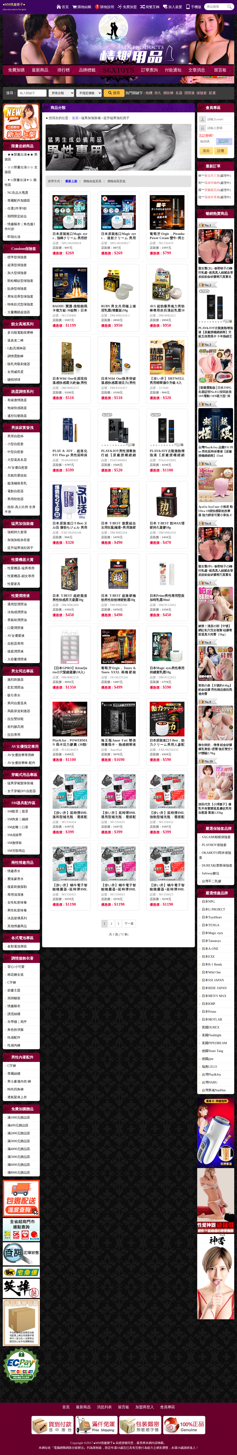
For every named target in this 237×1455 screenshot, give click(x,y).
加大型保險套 (16, 273)
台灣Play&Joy (210, 1074)
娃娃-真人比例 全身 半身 (20, 509)
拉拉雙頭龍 (14, 719)
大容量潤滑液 (16, 659)
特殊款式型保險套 (19, 304)
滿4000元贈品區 (17, 1149)
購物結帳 (84, 7)
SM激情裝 (13, 843)
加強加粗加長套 (17, 540)
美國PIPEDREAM (213, 1043)
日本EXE (207, 956)
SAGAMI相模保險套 (215, 837)
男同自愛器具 (16, 703)
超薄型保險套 (16, 265)
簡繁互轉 (152, 7)
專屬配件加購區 (17, 200)
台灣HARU (208, 1082)
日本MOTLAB (210, 1019)
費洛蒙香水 (14, 879)
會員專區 (167, 1407)
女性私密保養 (16, 902)
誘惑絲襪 (12, 1014)
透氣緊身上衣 (16, 1097)
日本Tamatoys (210, 941)
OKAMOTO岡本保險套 (215, 855)
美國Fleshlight (210, 1035)
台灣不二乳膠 (210, 881)
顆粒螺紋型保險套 (19, 281)
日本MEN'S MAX (212, 996)
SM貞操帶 (13, 835)
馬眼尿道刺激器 (17, 711)
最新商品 (40, 70)
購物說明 (107, 7)
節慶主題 (12, 990)
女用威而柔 (14, 372)
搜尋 (116, 93)
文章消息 (196, 70)
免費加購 (16, 70)
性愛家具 (12, 584)
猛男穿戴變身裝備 (19, 783)
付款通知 (173, 70)
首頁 (65, 7)
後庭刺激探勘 (16, 887)
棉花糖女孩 (14, 974)
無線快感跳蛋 (16, 408)
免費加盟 (130, 7)
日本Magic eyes (211, 933)
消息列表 (104, 1407)
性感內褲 (12, 1045)
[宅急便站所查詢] (21, 1273)
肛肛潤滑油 (14, 687)
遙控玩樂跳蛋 (16, 416)
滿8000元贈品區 (17, 1172)
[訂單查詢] (21, 1254)
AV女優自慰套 (16, 467)
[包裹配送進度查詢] (21, 1199)
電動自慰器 (14, 491)
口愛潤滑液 (14, 628)
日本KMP (207, 1004)
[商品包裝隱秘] (21, 1323)
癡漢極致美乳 (16, 483)
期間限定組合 (16, 216)
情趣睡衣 (12, 1006)
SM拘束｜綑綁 (16, 819)
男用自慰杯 (14, 436)
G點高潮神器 (15, 348)
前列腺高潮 (14, 727)
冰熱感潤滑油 (16, 612)
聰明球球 (12, 379)
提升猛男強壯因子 (19, 548)
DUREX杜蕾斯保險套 (215, 865)
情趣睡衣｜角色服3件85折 (20, 226)
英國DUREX (209, 1027)
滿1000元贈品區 (17, 1117)
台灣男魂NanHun (212, 1090)
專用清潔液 (14, 894)
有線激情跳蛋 (16, 400)
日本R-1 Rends (210, 964)
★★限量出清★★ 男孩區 (21, 157)
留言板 (220, 70)
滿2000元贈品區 (17, 1133)
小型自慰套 (14, 444)
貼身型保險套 (16, 288)
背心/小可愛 (15, 967)
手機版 (196, 7)
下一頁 (129, 923)
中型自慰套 (14, 452)
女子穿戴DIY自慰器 (20, 791)
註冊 (220, 151)
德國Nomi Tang (211, 1051)
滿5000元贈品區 (17, 1157)
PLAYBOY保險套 (213, 845)
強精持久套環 (16, 532)
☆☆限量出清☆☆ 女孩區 (21, 170)
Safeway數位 (209, 873)
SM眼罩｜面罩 (16, 811)
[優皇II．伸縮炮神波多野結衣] (215, 1133)
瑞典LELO (208, 1066)
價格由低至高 (92, 181)
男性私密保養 (16, 910)
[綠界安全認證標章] (21, 1366)
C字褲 (10, 982)
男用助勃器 (14, 499)
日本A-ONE (208, 949)
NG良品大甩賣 (16, 192)
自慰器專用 (14, 643)
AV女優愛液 (15, 635)
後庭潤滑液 (14, 651)
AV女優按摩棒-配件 (20, 763)
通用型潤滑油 (16, 604)
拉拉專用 (12, 734)
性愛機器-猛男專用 (19, 568)
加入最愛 (175, 7)
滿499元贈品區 (16, 1125)
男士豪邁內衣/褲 (18, 1081)
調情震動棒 (14, 356)
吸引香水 (12, 695)
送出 (206, 151)
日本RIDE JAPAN (213, 988)
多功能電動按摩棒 (19, 332)
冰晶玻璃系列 (16, 918)
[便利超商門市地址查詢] (21, 1230)
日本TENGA (209, 925)
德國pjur (206, 1059)
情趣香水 (12, 871)
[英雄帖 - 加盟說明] (21, 1289)
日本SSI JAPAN (211, 980)
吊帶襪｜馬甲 (16, 1022)
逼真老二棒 (14, 340)
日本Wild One (210, 972)
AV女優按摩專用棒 (19, 755)
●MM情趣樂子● (14, 7)
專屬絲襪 (12, 1073)
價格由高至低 (116, 181)
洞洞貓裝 (12, 998)
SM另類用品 (15, 850)
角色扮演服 (14, 1029)
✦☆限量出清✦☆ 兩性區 (21, 182)
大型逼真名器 (16, 459)
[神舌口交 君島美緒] (215, 1277)
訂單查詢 (149, 70)
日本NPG (207, 901)
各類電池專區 (16, 946)
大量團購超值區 (17, 312)
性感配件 (12, 1037)
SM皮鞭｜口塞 (16, 827)
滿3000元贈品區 (17, 1141)
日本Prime (207, 1011)
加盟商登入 (144, 1407)
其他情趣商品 (16, 926)
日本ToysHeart (210, 917)
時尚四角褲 (14, 1089)
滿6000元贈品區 (17, 1164)
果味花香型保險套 (19, 296)
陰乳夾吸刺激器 (17, 364)
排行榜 (63, 70)
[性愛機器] (215, 1201)
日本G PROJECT (212, 909)
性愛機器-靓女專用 (19, 576)
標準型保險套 (16, 257)
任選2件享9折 (16, 208)
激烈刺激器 (14, 679)
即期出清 (12, 237)
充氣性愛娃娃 (16, 475)
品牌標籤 (87, 70)
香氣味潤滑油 (16, 620)
